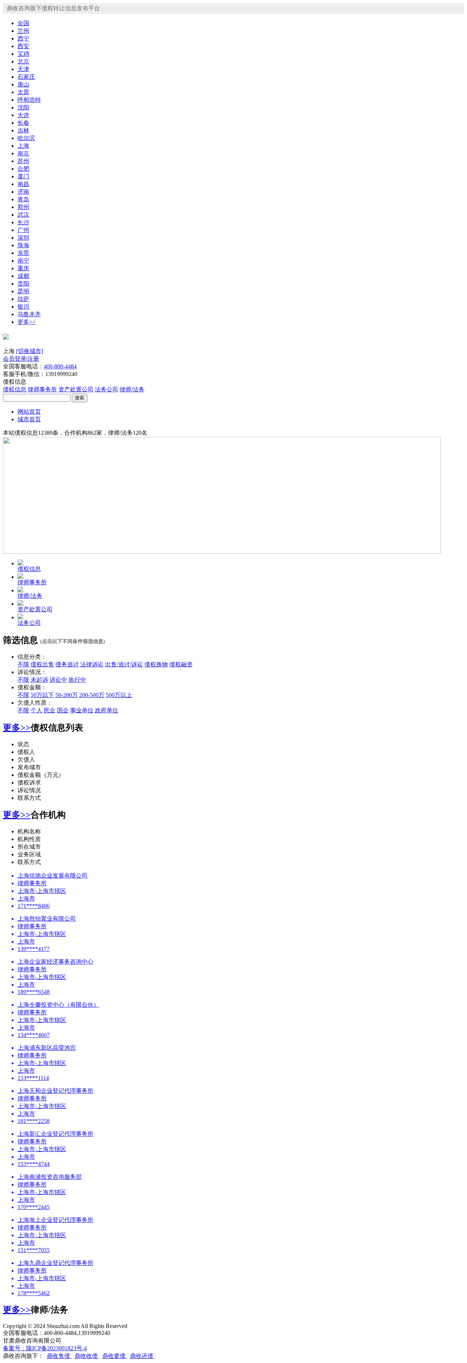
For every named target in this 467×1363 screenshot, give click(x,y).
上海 (23, 146)
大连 (23, 115)
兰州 (23, 31)
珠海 (23, 245)
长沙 (23, 222)
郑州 (23, 207)
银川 (23, 306)
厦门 (23, 176)
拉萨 (23, 299)
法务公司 (106, 389)
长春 (23, 123)
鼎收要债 (114, 1356)
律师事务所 (42, 389)
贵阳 (23, 283)
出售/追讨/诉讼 (124, 664)
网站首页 (29, 411)
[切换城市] (29, 351)
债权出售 (42, 664)
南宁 (23, 261)
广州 (23, 230)
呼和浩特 (29, 100)
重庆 (23, 268)
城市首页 (29, 419)
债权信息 (14, 389)
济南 (23, 192)
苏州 (23, 161)
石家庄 (26, 77)
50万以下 (42, 695)
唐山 (23, 84)
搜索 (79, 397)
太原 (23, 92)
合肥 (23, 169)
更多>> (27, 322)
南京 (23, 153)
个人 (36, 710)
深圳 (23, 238)
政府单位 (106, 710)
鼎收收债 (86, 1356)
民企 (49, 710)
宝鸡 (23, 54)
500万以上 (119, 695)
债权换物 (156, 664)
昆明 (23, 291)
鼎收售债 (59, 1356)
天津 (23, 69)
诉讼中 (58, 680)
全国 (23, 23)
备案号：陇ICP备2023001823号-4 (45, 1348)
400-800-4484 (60, 366)
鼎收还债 (142, 1356)
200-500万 (91, 695)
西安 (23, 46)
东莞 (23, 253)
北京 (23, 61)
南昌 (23, 184)
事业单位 (81, 710)
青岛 (23, 199)
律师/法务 (132, 389)
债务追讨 (67, 664)
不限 (23, 664)
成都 (23, 276)
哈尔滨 (26, 138)
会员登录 (14, 359)
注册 (33, 359)
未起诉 (39, 680)
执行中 (77, 680)
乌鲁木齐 (29, 314)
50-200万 (66, 695)
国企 (63, 710)
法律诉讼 (92, 664)
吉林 (23, 130)
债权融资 (181, 664)
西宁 (23, 38)
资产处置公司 (75, 389)
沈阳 (23, 107)
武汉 (23, 215)
